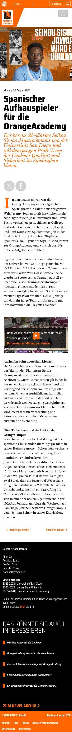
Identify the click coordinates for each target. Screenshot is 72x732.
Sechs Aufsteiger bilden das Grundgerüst (29, 675)
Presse (25, 723)
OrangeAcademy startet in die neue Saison (30, 653)
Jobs (16, 723)
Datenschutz (8, 729)
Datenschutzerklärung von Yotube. (28, 343)
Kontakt (6, 723)
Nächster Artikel (55, 530)
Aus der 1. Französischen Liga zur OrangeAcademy (34, 664)
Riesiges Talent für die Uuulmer (24, 642)
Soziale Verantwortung (45, 723)
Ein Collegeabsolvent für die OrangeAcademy (31, 686)
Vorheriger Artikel (19, 530)
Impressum (24, 729)
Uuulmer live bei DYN (59, 715)
